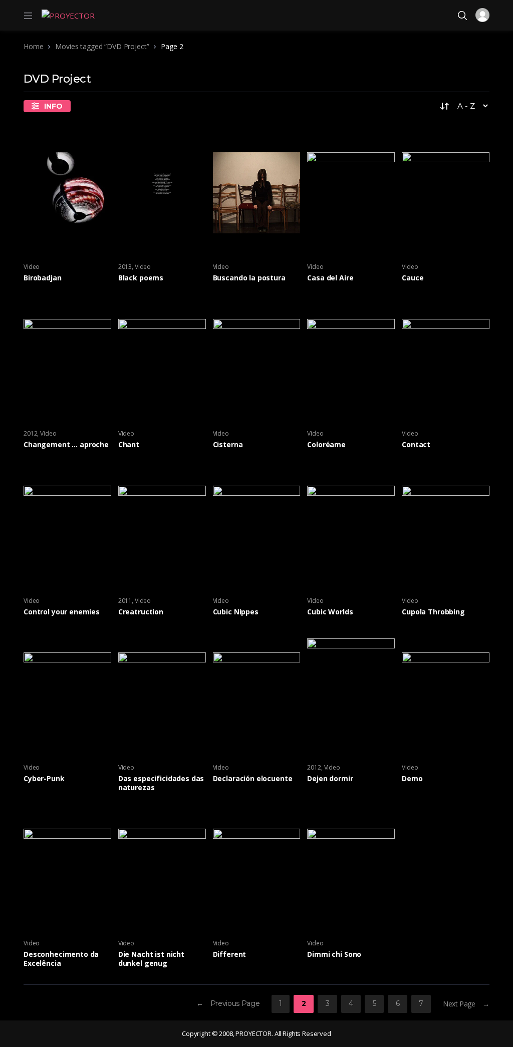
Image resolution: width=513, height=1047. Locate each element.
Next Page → (466, 1003)
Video (32, 266)
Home (33, 46)
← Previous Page (228, 1003)
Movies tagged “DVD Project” (102, 46)
